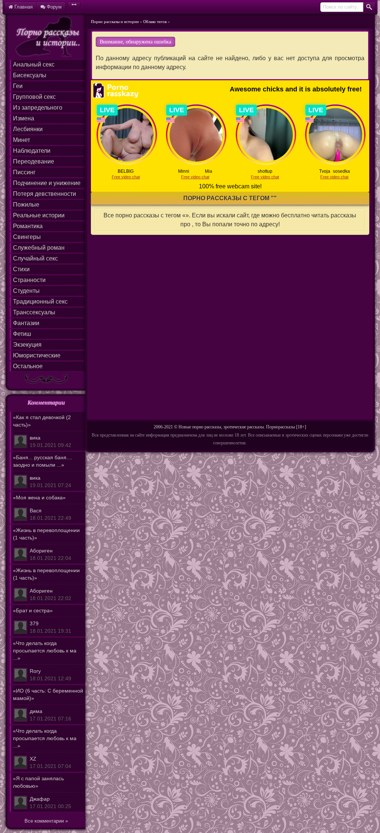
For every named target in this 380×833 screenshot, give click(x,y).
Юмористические (36, 355)
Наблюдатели (31, 151)
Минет (21, 140)
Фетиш (22, 334)
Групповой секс (34, 97)
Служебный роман (39, 247)
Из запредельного (37, 107)
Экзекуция (27, 344)
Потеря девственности (44, 194)
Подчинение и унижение (47, 183)
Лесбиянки (28, 129)
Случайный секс (35, 258)
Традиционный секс (40, 301)
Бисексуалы (29, 75)
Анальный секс (34, 64)
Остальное (28, 366)
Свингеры (27, 237)
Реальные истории (39, 215)
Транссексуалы (34, 312)
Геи (18, 86)
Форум (53, 7)
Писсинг (24, 172)
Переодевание (33, 161)
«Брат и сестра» (42, 620)
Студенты (26, 291)
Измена (23, 118)
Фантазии (26, 323)
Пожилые (26, 204)
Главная (23, 7)
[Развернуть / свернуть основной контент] (74, 4)
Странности (29, 280)
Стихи (21, 269)
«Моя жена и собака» (42, 508)
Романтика (28, 226)
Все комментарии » (46, 821)
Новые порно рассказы (199, 427)
